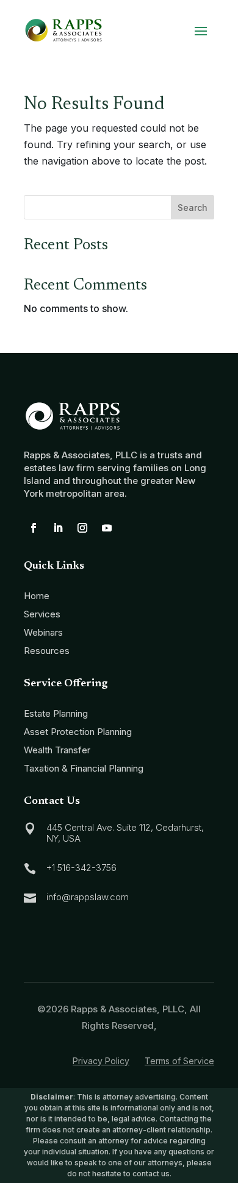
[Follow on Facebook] (33, 528)
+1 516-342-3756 (81, 867)
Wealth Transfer (57, 750)
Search (192, 207)
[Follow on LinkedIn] (58, 528)
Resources (47, 650)
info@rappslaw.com (87, 897)
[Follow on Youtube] (107, 528)
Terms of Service (179, 1061)
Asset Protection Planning (78, 731)
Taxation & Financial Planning (83, 768)
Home (36, 596)
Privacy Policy (101, 1061)
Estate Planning (56, 713)
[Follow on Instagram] (82, 528)
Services (42, 614)
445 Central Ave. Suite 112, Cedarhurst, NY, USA (125, 833)
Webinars (43, 632)
